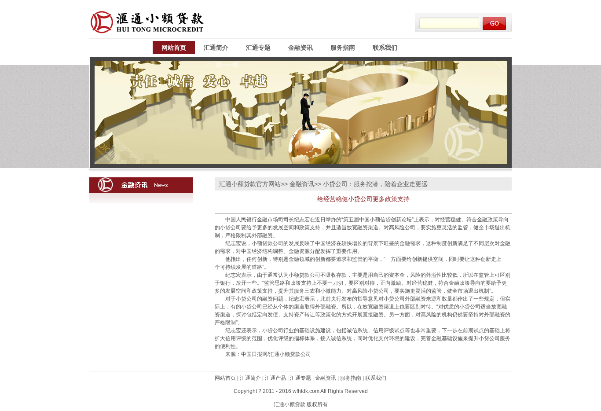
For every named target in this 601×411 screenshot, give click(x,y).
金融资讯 (300, 47)
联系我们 (385, 47)
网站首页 (173, 47)
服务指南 (342, 47)
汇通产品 (275, 378)
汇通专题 (258, 47)
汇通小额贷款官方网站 (250, 183)
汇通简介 (216, 47)
